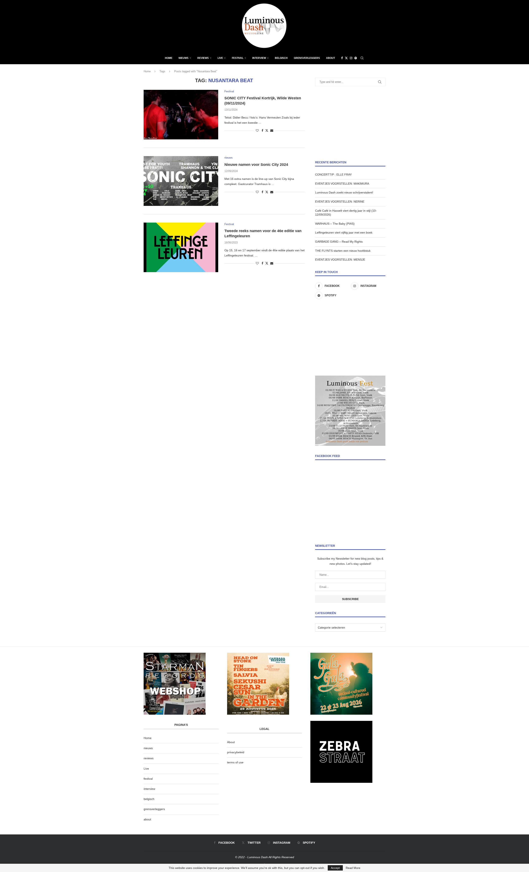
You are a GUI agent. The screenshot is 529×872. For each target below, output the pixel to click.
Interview (259, 58)
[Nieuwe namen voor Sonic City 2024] (181, 181)
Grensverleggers (307, 58)
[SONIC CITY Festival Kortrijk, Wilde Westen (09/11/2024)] (181, 114)
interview (149, 788)
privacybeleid (235, 752)
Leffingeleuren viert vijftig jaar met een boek (343, 232)
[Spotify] (355, 58)
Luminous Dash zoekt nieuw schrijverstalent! (344, 192)
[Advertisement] (350, 123)
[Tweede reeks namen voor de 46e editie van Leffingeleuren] (181, 247)
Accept (335, 868)
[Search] (362, 58)
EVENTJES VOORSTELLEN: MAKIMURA (342, 183)
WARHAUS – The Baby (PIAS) (335, 223)
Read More (353, 867)
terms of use (235, 762)
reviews (149, 758)
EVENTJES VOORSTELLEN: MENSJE (340, 259)
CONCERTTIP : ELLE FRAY (333, 174)
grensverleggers (154, 809)
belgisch (149, 799)
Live (220, 58)
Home (168, 58)
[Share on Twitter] (266, 130)
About (330, 58)
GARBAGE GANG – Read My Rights (339, 241)
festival (148, 778)
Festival (237, 58)
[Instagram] (351, 58)
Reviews (203, 58)
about (147, 819)
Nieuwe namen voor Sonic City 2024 (256, 165)
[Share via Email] (271, 130)
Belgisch (281, 58)
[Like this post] (257, 130)
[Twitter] (346, 58)
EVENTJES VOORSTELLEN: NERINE (339, 201)
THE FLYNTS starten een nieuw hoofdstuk (343, 250)
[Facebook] (342, 58)
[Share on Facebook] (262, 130)
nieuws (183, 58)
